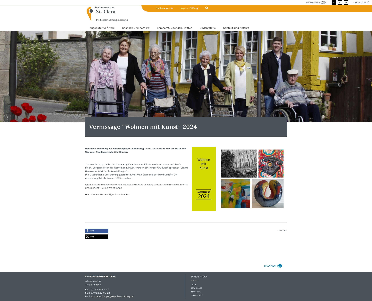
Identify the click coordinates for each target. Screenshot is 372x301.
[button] (96, 231)
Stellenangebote (164, 8)
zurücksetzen (360, 2)
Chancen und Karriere (135, 27)
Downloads (196, 288)
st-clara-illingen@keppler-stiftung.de (112, 296)
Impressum (196, 292)
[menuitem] (102, 28)
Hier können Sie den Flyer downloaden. (107, 194)
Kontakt (195, 281)
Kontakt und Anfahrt (236, 27)
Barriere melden (199, 277)
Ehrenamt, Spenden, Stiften (174, 27)
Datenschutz (197, 295)
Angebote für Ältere (102, 27)
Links (193, 284)
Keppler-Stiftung (189, 8)
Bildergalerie (208, 27)
